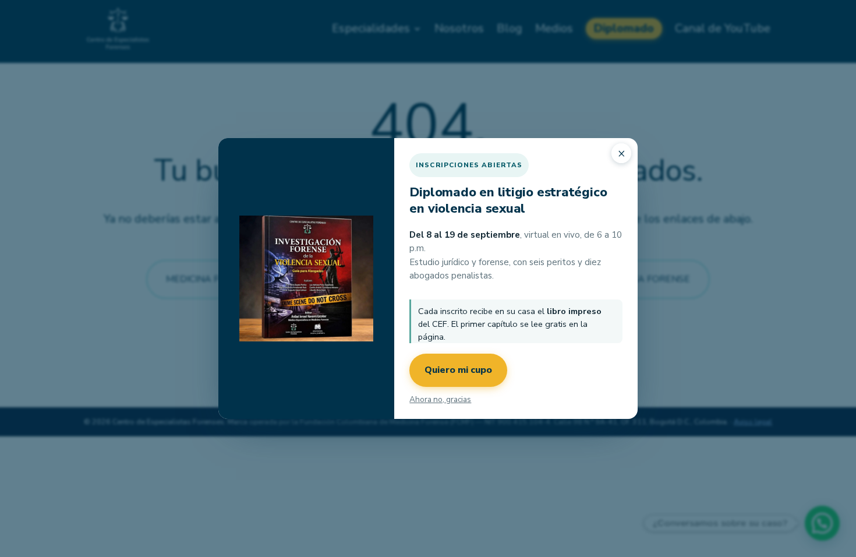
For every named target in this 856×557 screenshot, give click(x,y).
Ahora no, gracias (440, 399)
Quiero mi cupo (458, 370)
